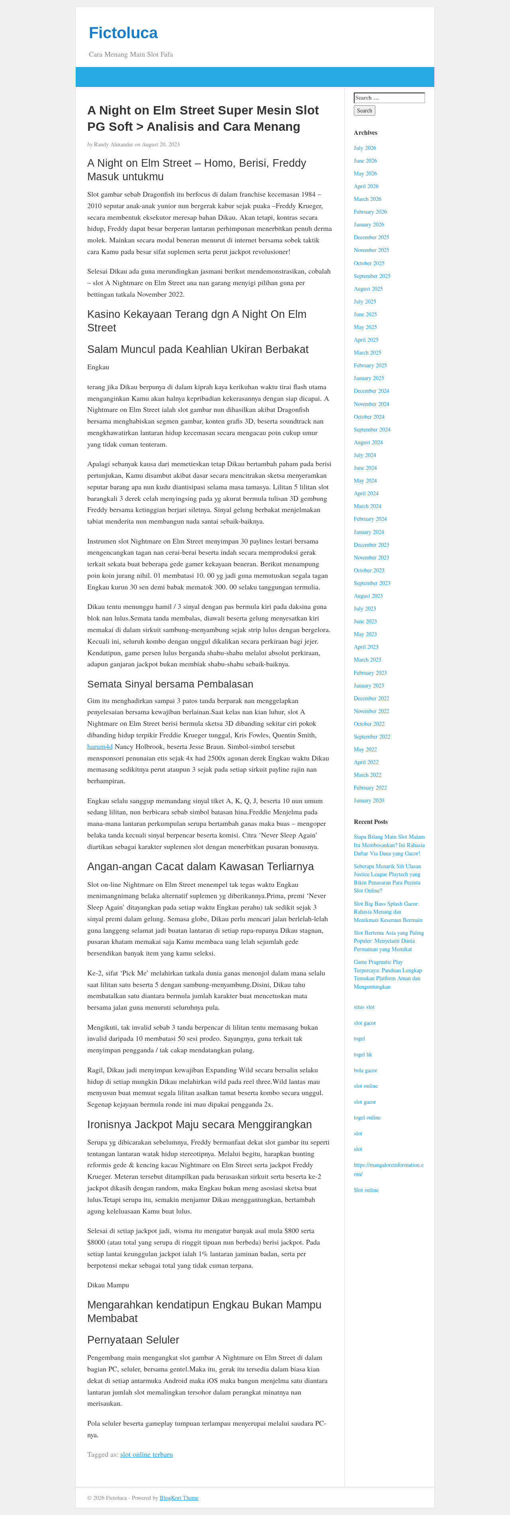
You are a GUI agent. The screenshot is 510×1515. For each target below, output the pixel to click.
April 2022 (366, 762)
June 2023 (365, 621)
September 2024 (372, 429)
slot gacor (365, 1022)
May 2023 (365, 634)
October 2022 (369, 723)
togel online (367, 1117)
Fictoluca (123, 32)
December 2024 (371, 390)
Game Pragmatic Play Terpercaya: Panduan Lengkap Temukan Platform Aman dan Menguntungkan (388, 974)
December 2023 (371, 544)
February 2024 (370, 518)
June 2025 (365, 314)
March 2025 (367, 352)
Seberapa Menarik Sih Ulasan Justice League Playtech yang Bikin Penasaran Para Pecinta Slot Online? (387, 878)
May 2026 (365, 173)
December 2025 (371, 237)
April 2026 (366, 186)
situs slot (364, 1007)
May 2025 (365, 327)
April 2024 (366, 493)
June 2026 (365, 160)
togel (359, 1038)
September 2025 (372, 276)
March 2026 (367, 199)
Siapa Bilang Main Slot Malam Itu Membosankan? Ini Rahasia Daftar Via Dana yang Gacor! (389, 845)
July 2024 (365, 455)
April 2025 (366, 339)
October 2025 (369, 263)
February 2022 (370, 787)
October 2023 (369, 570)
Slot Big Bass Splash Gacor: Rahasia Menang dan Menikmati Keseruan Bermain (388, 912)
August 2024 (368, 442)
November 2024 (371, 404)
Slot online (366, 1190)
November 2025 (371, 250)
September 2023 (372, 583)
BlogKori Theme (179, 1497)
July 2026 (365, 148)
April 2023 (366, 646)
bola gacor (365, 1070)
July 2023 (365, 608)
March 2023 (367, 659)
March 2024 (367, 506)
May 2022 (365, 749)
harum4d (100, 746)
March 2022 (367, 774)
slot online (366, 1085)
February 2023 (370, 672)
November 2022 (371, 711)
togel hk (363, 1054)
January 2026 (369, 224)
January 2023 (369, 685)
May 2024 (365, 480)
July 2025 (365, 301)
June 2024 (365, 467)
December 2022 (371, 698)
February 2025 (370, 365)
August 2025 (368, 288)
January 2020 (369, 800)
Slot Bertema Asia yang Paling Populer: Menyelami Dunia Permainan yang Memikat (389, 941)
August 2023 (368, 595)
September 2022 (372, 736)
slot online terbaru (146, 1454)
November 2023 (371, 557)
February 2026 (370, 211)
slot (358, 1133)
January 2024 (369, 532)
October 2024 (369, 416)
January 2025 (369, 378)
